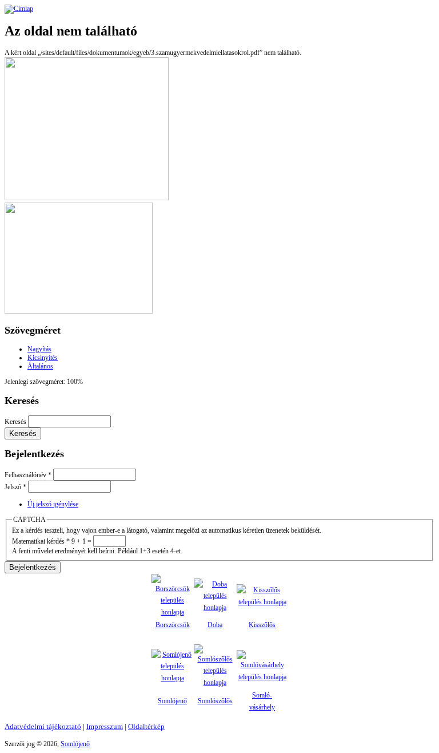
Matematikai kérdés (41, 541)
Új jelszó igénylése (52, 504)
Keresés (16, 422)
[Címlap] (19, 9)
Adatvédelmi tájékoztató (43, 726)
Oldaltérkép (146, 726)
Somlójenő (172, 701)
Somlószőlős (215, 701)
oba (217, 625)
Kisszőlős (262, 625)
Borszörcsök (172, 625)
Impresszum (104, 726)
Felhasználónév (28, 475)
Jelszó (15, 487)
